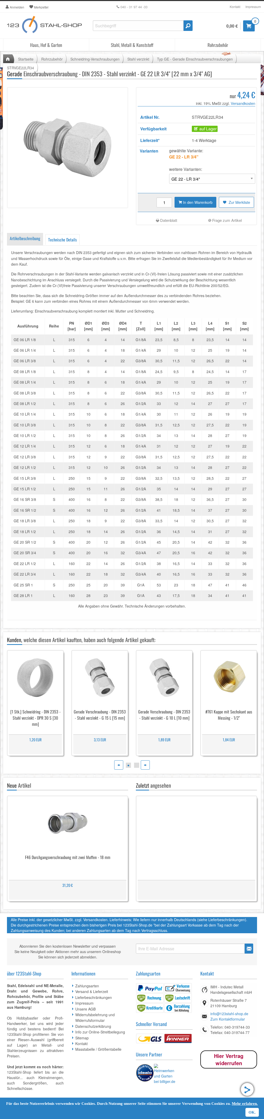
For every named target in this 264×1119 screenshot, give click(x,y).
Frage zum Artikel (226, 220)
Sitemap (82, 1037)
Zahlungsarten (87, 985)
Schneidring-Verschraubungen (95, 59)
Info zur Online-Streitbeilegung (100, 1031)
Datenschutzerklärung (93, 1026)
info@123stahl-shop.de (229, 1013)
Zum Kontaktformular (227, 1019)
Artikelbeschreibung (25, 238)
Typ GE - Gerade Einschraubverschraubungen (195, 59)
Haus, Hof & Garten (46, 44)
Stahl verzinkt (138, 59)
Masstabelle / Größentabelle (98, 1049)
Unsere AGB (85, 1009)
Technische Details (62, 240)
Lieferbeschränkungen (93, 997)
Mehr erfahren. (245, 1103)
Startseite (26, 59)
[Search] (188, 25)
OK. (252, 1112)
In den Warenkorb (197, 202)
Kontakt (235, 6)
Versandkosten (243, 103)
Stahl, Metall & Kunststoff (132, 44)
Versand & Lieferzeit (91, 991)
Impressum (253, 6)
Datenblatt (168, 220)
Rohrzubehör (218, 44)
